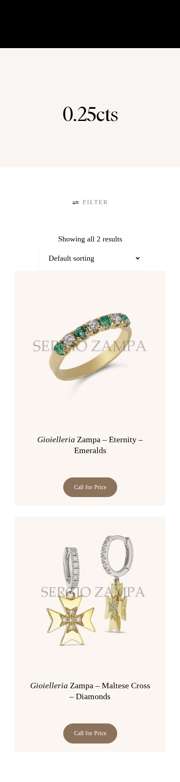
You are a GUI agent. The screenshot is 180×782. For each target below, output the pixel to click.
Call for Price (90, 487)
